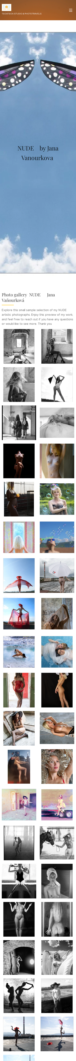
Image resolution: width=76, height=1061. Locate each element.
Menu (70, 10)
